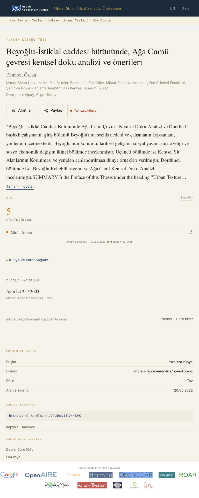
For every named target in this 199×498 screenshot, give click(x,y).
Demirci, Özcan (21, 74)
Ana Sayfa (18, 20)
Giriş (185, 8)
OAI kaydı (13, 457)
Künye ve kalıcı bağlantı (29, 260)
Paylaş (56, 110)
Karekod (28, 427)
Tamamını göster (20, 186)
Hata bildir (184, 319)
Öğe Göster (102, 20)
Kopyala (12, 427)
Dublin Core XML (19, 449)
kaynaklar (187, 197)
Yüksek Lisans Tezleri (68, 20)
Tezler (37, 20)
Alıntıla (24, 110)
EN (172, 8)
